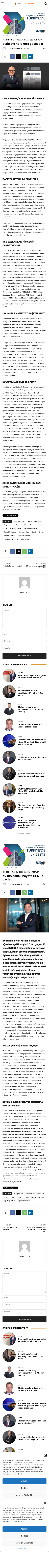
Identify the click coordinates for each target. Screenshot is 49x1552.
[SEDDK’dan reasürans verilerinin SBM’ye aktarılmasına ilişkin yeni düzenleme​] (9, 822)
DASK (5, 528)
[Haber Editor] (5, 48)
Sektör (34, 532)
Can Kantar (7, 40)
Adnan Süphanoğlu (34, 521)
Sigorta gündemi (9, 535)
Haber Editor (17, 48)
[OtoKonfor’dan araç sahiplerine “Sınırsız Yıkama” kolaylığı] (9, 708)
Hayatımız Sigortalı (30, 528)
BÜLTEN (14, 35)
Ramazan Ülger (24, 532)
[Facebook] (12, 56)
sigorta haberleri (24, 535)
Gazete (12, 528)
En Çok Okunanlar (21, 40)
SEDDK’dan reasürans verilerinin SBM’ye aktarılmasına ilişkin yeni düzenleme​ (29, 823)
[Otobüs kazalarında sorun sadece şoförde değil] (9, 724)
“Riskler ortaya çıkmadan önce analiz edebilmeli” (32, 758)
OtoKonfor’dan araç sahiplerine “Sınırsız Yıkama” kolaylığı (31, 709)
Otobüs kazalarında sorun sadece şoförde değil (30, 725)
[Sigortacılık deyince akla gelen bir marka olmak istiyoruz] (9, 675)
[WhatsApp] (24, 56)
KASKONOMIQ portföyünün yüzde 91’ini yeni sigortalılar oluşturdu (31, 791)
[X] (18, 56)
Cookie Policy (22, 1548)
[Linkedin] (30, 56)
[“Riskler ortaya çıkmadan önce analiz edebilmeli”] (9, 757)
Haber (19, 528)
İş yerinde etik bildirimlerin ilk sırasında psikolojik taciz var (31, 775)
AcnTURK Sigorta (19, 521)
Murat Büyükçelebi (10, 532)
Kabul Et (24, 1529)
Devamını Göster (24, 834)
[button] (45, 1503)
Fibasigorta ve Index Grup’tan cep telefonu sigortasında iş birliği (31, 807)
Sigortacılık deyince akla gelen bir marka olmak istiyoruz (32, 676)
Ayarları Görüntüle (24, 1543)
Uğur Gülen (25, 539)
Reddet (24, 1536)
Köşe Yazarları (35, 40)
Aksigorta (7, 525)
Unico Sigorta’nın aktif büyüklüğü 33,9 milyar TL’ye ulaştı (30, 693)
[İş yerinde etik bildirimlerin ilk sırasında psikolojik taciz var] (9, 773)
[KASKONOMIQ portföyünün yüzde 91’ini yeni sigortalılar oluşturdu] (9, 790)
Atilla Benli (27, 525)
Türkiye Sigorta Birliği (11, 539)
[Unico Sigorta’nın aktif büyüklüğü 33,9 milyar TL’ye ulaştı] (9, 691)
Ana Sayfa (6, 35)
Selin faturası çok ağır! (12, 566)
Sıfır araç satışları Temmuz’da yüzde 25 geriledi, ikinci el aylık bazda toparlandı (32, 742)
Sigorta (41, 532)
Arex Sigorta (17, 525)
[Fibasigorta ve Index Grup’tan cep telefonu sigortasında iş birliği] (9, 806)
